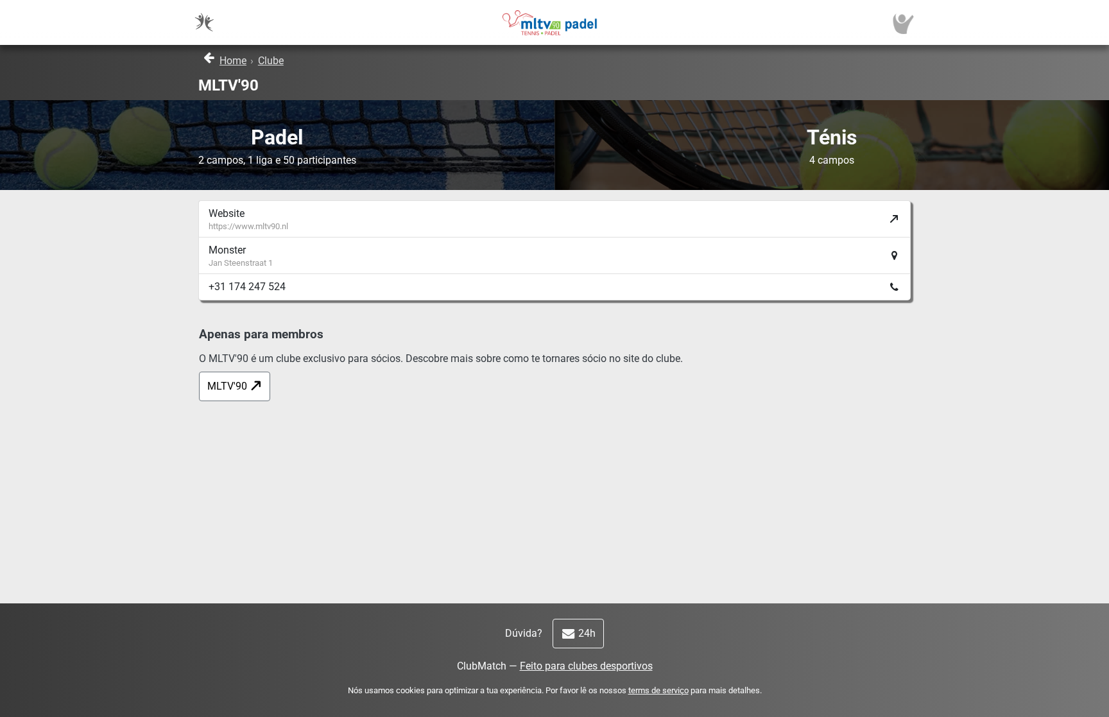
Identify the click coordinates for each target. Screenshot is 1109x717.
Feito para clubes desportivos (586, 666)
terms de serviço (658, 690)
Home (232, 61)
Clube (271, 61)
